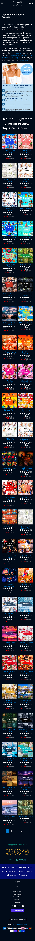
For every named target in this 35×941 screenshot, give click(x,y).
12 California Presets (25, 353)
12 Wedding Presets (26, 497)
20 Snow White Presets (9, 614)
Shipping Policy (17, 891)
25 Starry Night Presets (25, 788)
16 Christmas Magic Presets (9, 672)
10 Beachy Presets (25, 238)
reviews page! (24, 60)
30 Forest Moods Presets (9, 730)
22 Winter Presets (26, 613)
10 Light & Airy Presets (26, 180)
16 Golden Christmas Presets (9, 701)
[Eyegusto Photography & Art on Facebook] (12, 906)
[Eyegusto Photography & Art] (17, 3)
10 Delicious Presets (25, 411)
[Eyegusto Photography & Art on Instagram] (15, 906)
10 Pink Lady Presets (9, 382)
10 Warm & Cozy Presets (9, 295)
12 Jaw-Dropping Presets (9, 151)
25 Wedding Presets (26, 555)
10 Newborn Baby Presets (25, 440)
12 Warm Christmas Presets (26, 672)
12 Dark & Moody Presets (26, 469)
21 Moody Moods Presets (9, 324)
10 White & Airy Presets (9, 440)
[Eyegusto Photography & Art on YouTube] (23, 906)
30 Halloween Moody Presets (9, 585)
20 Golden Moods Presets (9, 788)
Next (21, 831)
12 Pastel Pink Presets (26, 151)
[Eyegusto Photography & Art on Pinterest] (17, 906)
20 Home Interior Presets (26, 295)
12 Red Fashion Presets (9, 498)
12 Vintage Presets (9, 352)
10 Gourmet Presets (9, 468)
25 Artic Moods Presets (9, 759)
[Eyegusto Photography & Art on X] (20, 906)
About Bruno (17, 889)
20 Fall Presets (9, 526)
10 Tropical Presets (26, 323)
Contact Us (17, 902)
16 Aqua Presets (26, 208)
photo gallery (17, 53)
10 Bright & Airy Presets (9, 209)
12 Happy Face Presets (9, 411)
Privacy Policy (17, 899)
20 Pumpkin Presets (26, 584)
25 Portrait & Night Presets (9, 556)
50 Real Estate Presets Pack (26, 527)
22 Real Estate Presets (26, 701)
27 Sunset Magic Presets (9, 643)
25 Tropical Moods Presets (25, 759)
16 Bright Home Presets (9, 180)
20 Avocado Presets (26, 817)
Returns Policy (18, 894)
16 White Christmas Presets (26, 643)
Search (17, 886)
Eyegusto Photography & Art (19, 924)
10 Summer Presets (9, 238)
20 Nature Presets (25, 265)
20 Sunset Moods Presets (9, 817)
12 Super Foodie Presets (9, 266)
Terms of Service (17, 897)
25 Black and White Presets (26, 730)
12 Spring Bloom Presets (26, 382)
